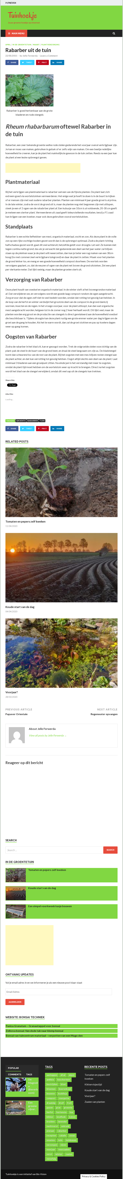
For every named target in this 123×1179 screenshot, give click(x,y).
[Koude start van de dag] (61, 603)
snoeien (51, 1140)
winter (58, 1154)
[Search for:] (61, 850)
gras (58, 1107)
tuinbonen (71, 1140)
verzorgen (52, 1145)
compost (51, 1098)
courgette (64, 1098)
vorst (49, 1154)
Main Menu (18, 33)
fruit (69, 1103)
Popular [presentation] (13, 1068)
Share (13, 62)
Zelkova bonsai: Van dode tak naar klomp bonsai (34, 1030)
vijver (63, 1145)
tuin (42, 420)
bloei (63, 1084)
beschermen (63, 1079)
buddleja (62, 1093)
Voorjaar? (11, 692)
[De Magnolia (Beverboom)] (16, 1079)
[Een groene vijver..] (16, 1102)
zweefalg (51, 1158)
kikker (50, 1117)
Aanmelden (15, 1002)
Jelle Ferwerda (30, 55)
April (8, 45)
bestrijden (52, 1084)
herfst (50, 1112)
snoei (72, 1135)
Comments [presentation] (14, 1074)
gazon (50, 1107)
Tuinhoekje (22, 15)
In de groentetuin (21, 45)
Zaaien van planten (95, 1101)
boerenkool (65, 1089)
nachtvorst (52, 1126)
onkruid (65, 1126)
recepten (51, 1135)
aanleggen (52, 1075)
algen (71, 1075)
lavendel (62, 1121)
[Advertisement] (42, 168)
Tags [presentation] (29, 1074)
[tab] (13, 1068)
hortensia (61, 1112)
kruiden (51, 1121)
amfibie (50, 1079)
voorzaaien (64, 1149)
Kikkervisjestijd (93, 1084)
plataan (50, 1131)
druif (61, 1103)
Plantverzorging (50, 45)
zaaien (69, 1154)
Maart (36, 45)
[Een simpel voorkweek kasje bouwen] (16, 906)
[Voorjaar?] (61, 688)
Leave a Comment (49, 55)
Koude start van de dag (19, 607)
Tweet (29, 62)
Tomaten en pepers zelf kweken (25, 521)
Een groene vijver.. (32, 1106)
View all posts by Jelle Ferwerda (48, 735)
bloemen (51, 1089)
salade (62, 1135)
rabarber (32, 420)
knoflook (61, 1117)
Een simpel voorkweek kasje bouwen (50, 906)
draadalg (51, 1103)
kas (71, 1112)
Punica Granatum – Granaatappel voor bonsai (33, 1025)
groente (21, 420)
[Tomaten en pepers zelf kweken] (61, 517)
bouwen (51, 1093)
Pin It (44, 62)
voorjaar (51, 1149)
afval (63, 1075)
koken (72, 1117)
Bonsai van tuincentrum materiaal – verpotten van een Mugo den (44, 1035)
